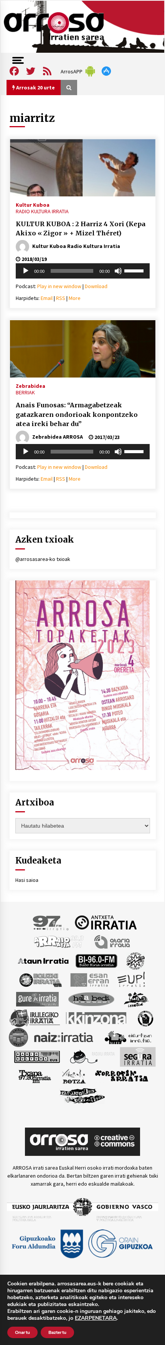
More (75, 298)
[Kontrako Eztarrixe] (145, 1017)
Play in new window (59, 286)
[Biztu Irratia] (135, 960)
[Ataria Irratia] (112, 941)
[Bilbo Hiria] (96, 960)
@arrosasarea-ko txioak (42, 559)
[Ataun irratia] (43, 960)
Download (96, 286)
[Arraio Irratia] (59, 941)
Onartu (22, 1332)
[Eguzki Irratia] (40, 979)
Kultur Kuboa (33, 204)
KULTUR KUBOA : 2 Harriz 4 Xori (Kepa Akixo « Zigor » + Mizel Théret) (80, 228)
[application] (83, 271)
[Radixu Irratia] (92, 1056)
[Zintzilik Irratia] (83, 1094)
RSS (60, 298)
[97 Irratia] (51, 922)
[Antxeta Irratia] (106, 922)
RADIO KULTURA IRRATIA (42, 211)
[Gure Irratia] (37, 998)
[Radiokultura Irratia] (37, 1056)
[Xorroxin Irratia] (121, 1075)
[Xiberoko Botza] (73, 1075)
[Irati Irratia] (136, 998)
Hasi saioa (26, 880)
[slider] (135, 270)
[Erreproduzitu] (26, 271)
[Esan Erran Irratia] (89, 979)
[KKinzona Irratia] (97, 1017)
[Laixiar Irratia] (18, 1036)
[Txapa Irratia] (34, 1075)
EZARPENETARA (96, 1318)
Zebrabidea (30, 385)
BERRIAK (25, 392)
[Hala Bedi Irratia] (91, 998)
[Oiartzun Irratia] (128, 1036)
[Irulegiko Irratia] (34, 1017)
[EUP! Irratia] (132, 979)
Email (47, 298)
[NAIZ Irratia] (64, 1036)
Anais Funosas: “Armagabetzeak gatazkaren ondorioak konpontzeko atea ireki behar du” (77, 414)
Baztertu (57, 1332)
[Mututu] (118, 271)
